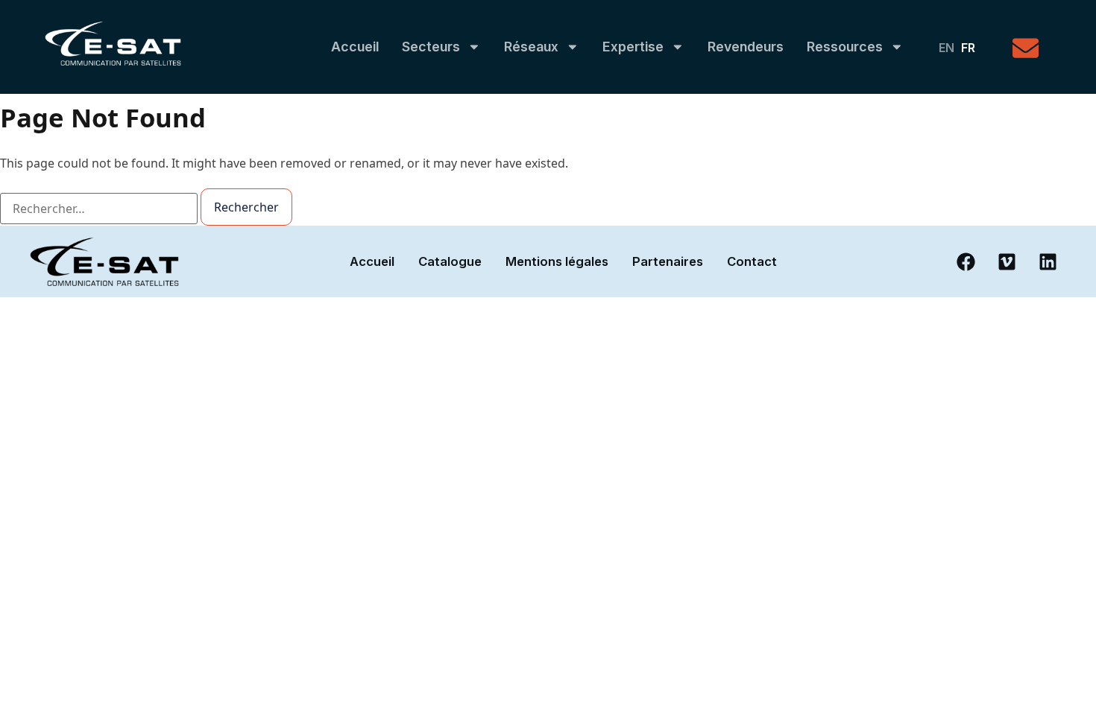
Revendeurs (746, 46)
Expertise (633, 46)
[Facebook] (965, 261)
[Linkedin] (1047, 261)
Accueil (355, 46)
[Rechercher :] (99, 208)
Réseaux (531, 46)
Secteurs (431, 46)
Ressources (845, 46)
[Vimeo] (1006, 261)
